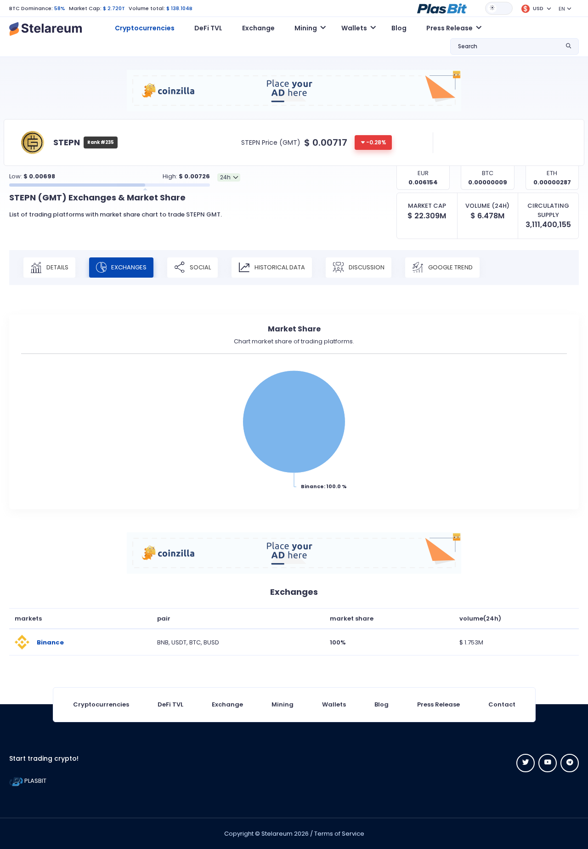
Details (56, 267)
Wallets (334, 704)
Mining (282, 704)
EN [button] (562, 8)
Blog (399, 28)
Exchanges (128, 267)
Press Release (438, 704)
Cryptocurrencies (145, 28)
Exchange (258, 28)
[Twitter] (525, 763)
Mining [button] (305, 28)
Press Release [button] (449, 28)
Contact (501, 704)
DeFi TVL (208, 28)
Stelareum (277, 833)
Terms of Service (339, 833)
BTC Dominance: (31, 8)
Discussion (365, 267)
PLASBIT (34, 780)
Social (199, 267)
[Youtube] (547, 763)
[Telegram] (569, 763)
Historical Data (279, 267)
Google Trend (450, 267)
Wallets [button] (354, 28)
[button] (441, 7)
